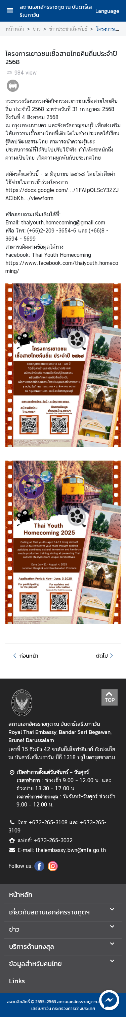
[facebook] (39, 869)
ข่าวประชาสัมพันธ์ (68, 29)
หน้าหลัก (14, 29)
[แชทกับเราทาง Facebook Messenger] (109, 999)
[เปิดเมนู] (12, 11)
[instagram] (52, 869)
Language (107, 11)
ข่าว (37, 29)
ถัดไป (102, 656)
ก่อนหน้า (28, 656)
